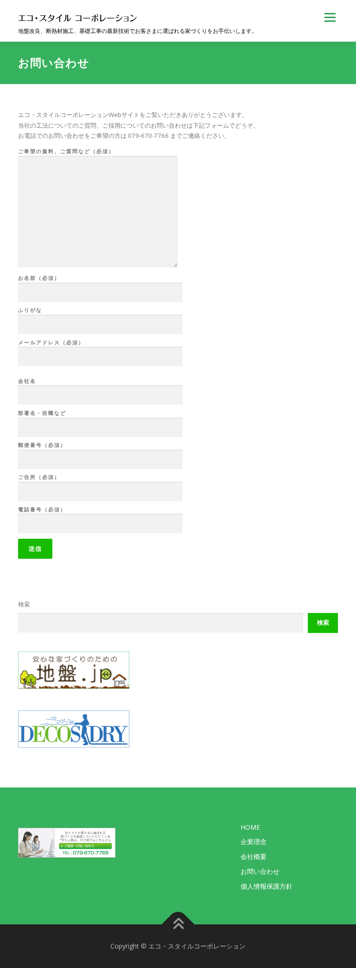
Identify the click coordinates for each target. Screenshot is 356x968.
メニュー (330, 17)
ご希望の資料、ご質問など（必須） (66, 151)
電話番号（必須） (42, 509)
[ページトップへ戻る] (178, 924)
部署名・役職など (42, 412)
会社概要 (254, 856)
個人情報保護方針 (266, 886)
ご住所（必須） (39, 476)
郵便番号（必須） (42, 444)
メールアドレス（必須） (51, 342)
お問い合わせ (260, 871)
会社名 (27, 380)
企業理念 (254, 841)
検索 (24, 604)
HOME (250, 827)
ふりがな (30, 309)
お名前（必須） (39, 277)
